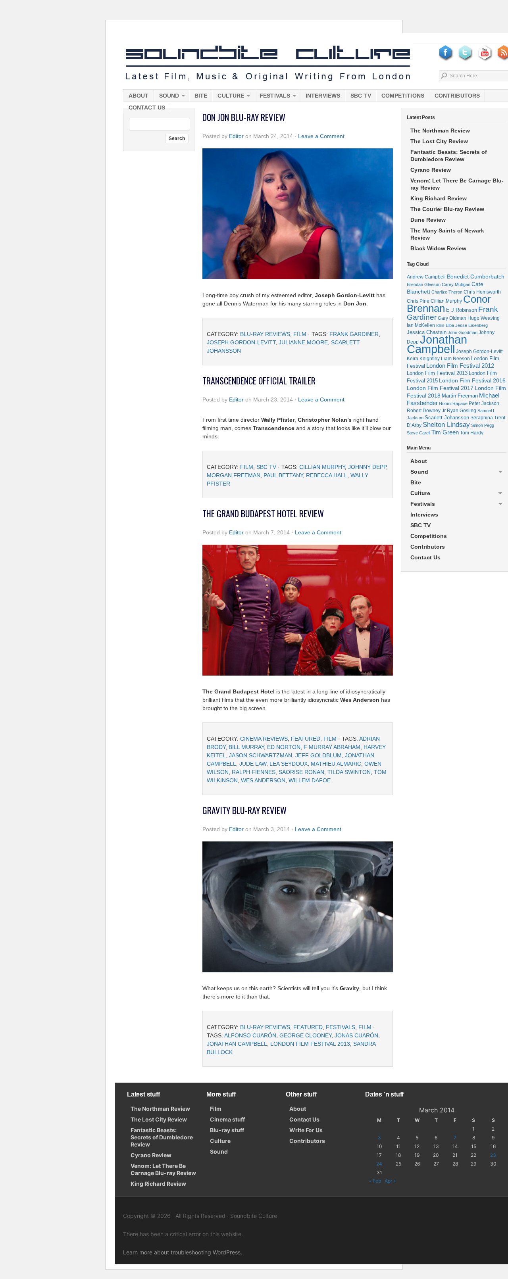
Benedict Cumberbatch (475, 276)
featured (305, 739)
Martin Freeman (460, 396)
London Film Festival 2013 (310, 1044)
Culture (228, 97)
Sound (166, 97)
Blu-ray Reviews (265, 334)
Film (299, 334)
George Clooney (305, 1035)
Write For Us (306, 1130)
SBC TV (360, 95)
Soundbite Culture (268, 63)
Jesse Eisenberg (471, 325)
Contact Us (147, 107)
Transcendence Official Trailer (259, 380)
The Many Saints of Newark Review (447, 234)
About (139, 95)
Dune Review (428, 220)
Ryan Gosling (461, 410)
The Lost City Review (439, 141)
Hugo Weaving (484, 318)
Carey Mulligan (456, 284)
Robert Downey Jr (426, 410)
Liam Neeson (455, 358)
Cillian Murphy (322, 467)
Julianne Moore (303, 342)
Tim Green (445, 432)
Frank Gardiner (354, 334)
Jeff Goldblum (318, 755)
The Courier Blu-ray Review (447, 209)
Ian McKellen (421, 325)
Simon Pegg (482, 425)
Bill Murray (246, 747)
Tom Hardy (471, 433)
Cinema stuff (227, 1119)
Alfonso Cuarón (250, 1035)
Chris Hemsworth (482, 291)
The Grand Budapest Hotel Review (263, 513)
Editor (236, 136)
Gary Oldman (452, 318)
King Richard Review (438, 198)
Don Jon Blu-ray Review (243, 117)
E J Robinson (461, 310)
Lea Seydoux (288, 763)
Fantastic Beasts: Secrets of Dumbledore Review (448, 155)
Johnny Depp (367, 467)
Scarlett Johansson (447, 418)
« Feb (375, 1181)
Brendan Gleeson (424, 284)
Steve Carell (418, 432)
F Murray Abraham (332, 747)
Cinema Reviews (264, 739)
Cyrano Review (430, 170)
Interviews (323, 95)
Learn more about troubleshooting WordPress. (182, 1252)
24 (379, 1164)
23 (493, 1155)
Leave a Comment (321, 136)
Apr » (390, 1181)
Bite (200, 95)
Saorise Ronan (301, 772)
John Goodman (462, 332)
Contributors (457, 95)
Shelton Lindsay (446, 424)
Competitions (402, 95)
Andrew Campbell (426, 277)
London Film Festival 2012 (460, 365)
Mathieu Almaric (336, 763)
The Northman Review (440, 130)
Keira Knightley (423, 358)
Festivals (272, 97)
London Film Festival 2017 (440, 388)
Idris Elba (445, 325)
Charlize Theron (446, 292)
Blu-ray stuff (227, 1130)
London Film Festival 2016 (472, 380)
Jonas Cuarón (356, 1035)
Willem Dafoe (310, 780)
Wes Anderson (263, 780)
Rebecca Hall (326, 475)
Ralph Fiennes (253, 772)
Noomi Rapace (453, 403)
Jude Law (252, 763)
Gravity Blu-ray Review (244, 810)
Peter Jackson (484, 403)
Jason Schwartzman (260, 755)
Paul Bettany (283, 475)
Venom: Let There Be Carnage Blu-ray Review (457, 184)
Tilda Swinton (349, 772)
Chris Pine (418, 300)
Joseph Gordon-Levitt (241, 342)
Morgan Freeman (233, 475)
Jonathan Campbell (237, 1044)
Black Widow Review (438, 248)
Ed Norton (283, 747)
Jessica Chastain (426, 332)
